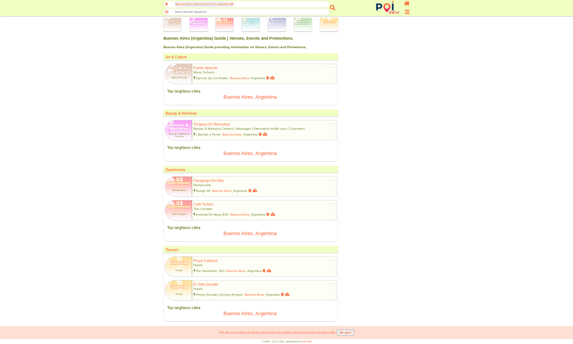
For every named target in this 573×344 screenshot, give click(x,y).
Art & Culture (176, 57)
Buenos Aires (239, 78)
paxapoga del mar (208, 181)
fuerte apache (205, 68)
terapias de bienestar (211, 124)
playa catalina (205, 261)
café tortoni (203, 204)
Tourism (172, 250)
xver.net (306, 341)
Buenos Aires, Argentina (250, 97)
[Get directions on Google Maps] (267, 78)
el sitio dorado (205, 284)
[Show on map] (273, 78)
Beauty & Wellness (181, 113)
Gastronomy (175, 170)
